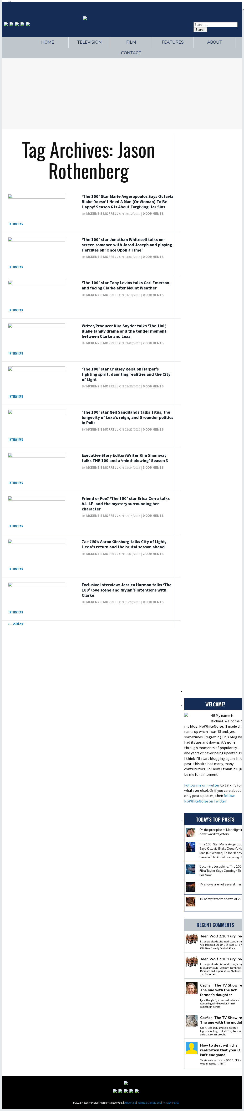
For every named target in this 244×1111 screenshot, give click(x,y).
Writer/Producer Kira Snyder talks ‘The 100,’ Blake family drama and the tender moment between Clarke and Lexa (124, 331)
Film (131, 42)
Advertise (130, 1102)
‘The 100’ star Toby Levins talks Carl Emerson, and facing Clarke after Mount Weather (126, 285)
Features (173, 42)
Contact (131, 53)
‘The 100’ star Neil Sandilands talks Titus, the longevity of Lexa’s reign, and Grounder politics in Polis (127, 417)
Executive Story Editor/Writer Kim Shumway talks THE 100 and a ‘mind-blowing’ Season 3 (125, 458)
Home (47, 42)
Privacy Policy (171, 1102)
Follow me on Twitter (201, 785)
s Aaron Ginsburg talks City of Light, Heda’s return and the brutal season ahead (124, 544)
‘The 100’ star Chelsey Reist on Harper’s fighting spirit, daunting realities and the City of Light (126, 374)
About (214, 42)
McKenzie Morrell (102, 213)
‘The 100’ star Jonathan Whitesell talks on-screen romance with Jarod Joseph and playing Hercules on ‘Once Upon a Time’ (127, 244)
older (15, 624)
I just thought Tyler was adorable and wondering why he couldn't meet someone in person (220, 1003)
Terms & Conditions (149, 1102)
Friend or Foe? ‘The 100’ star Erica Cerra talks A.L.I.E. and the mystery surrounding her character (126, 503)
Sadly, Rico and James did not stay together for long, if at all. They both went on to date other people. (222, 1031)
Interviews (16, 224)
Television (89, 42)
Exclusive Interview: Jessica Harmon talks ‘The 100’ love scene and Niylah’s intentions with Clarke (127, 590)
